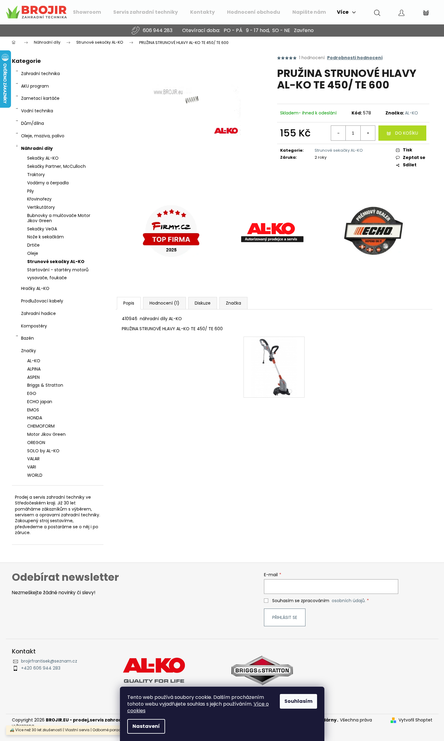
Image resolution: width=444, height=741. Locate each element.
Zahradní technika (40, 73)
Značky (28, 351)
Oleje (32, 253)
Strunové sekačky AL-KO (56, 261)
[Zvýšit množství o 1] (367, 133)
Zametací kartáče (40, 98)
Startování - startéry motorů (57, 270)
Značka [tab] (233, 303)
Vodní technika (37, 111)
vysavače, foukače (47, 278)
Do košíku (406, 133)
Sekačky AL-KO (43, 158)
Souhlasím (298, 701)
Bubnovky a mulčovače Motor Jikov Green (58, 218)
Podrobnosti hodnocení (355, 58)
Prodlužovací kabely (42, 301)
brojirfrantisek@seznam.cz (49, 661)
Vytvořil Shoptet (415, 720)
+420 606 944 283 (40, 668)
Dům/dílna (32, 123)
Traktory (36, 175)
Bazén (27, 338)
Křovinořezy (39, 199)
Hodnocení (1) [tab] (164, 303)
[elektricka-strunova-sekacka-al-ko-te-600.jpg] (274, 367)
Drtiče (33, 245)
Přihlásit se (284, 617)
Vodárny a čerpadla (48, 183)
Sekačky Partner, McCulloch (56, 166)
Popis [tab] (128, 303)
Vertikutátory (41, 207)
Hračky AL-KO (35, 288)
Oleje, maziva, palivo (42, 136)
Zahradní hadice (38, 313)
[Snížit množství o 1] (338, 133)
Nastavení (146, 726)
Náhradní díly (37, 148)
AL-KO (411, 113)
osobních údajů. (349, 601)
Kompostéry (34, 326)
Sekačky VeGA (42, 229)
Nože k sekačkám (45, 237)
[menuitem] (87, 12)
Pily (30, 191)
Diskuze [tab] (203, 303)
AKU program (35, 86)
